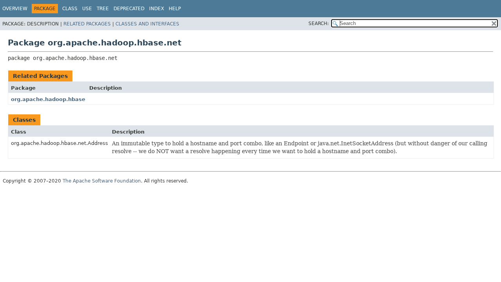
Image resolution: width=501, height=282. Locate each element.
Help (175, 8)
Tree (103, 8)
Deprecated (129, 8)
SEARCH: (318, 23)
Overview (14, 8)
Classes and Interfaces (147, 24)
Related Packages (87, 24)
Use (87, 8)
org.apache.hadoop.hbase (48, 99)
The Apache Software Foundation (102, 181)
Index (156, 8)
